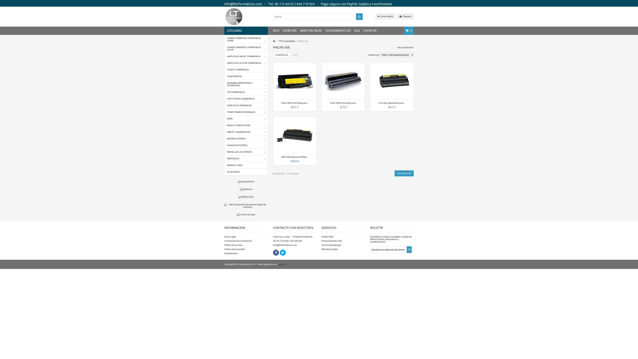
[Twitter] (283, 253)
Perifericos (233, 158)
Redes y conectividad (238, 125)
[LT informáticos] (234, 26)
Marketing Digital (329, 249)
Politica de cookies (233, 245)
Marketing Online (311, 30)
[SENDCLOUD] (246, 197)
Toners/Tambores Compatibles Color (244, 48)
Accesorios (233, 172)
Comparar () (404, 173)
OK (409, 249)
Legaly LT (282, 264)
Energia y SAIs (234, 165)
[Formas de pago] (246, 214)
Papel (230, 119)
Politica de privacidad (234, 249)
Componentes (234, 76)
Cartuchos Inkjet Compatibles (244, 56)
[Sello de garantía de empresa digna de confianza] (246, 205)
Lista (295, 55)
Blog (357, 30)
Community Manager (331, 245)
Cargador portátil (237, 145)
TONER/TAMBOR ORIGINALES (241, 112)
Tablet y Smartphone (238, 132)
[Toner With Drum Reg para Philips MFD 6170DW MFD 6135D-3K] (343, 63)
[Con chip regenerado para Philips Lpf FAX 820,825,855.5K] (392, 63)
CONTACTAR (369, 30)
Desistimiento (231, 253)
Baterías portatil (236, 138)
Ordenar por (374, 55)
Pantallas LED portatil (239, 152)
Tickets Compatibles (238, 69)
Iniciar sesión (387, 16)
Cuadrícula (281, 55)
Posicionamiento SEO (338, 30)
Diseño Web (290, 30)
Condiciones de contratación (238, 241)
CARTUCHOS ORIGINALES (239, 105)
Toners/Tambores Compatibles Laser (244, 39)
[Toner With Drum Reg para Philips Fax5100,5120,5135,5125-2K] (294, 63)
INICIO (276, 30)
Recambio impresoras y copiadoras (240, 84)
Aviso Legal (230, 237)
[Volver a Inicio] (274, 41)
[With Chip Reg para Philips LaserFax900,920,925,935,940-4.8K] (294, 118)
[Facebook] (276, 253)
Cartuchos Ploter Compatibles (244, 63)
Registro (407, 16)
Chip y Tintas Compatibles (241, 99)
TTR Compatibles (236, 92)
